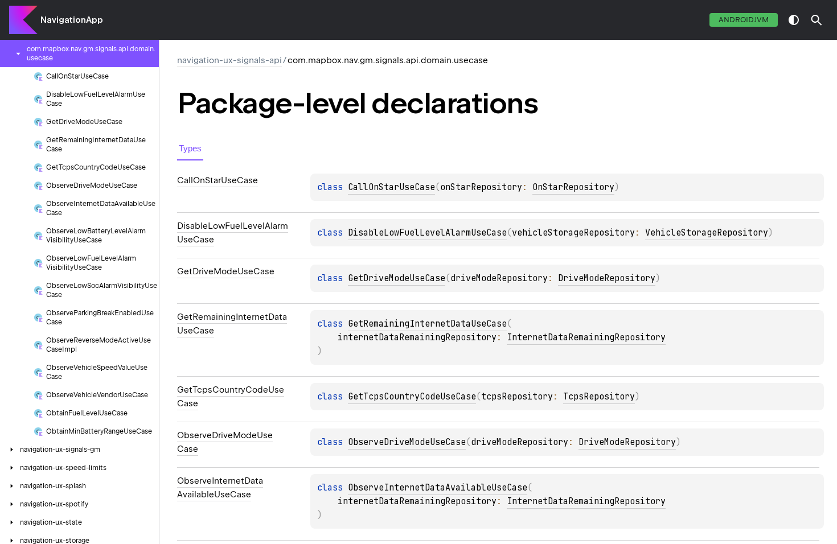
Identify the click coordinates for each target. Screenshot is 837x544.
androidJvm (744, 19)
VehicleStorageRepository (706, 232)
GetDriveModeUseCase (396, 278)
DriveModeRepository (606, 278)
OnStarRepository (573, 187)
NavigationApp (71, 20)
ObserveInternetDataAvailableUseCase (437, 487)
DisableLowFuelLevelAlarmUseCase (427, 232)
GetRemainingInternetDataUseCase (427, 323)
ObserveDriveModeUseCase (407, 442)
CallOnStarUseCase (391, 187)
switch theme (793, 20)
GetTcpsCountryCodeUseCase (412, 396)
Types (190, 148)
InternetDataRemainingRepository (586, 337)
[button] (816, 20)
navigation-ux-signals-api (229, 60)
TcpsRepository (599, 396)
